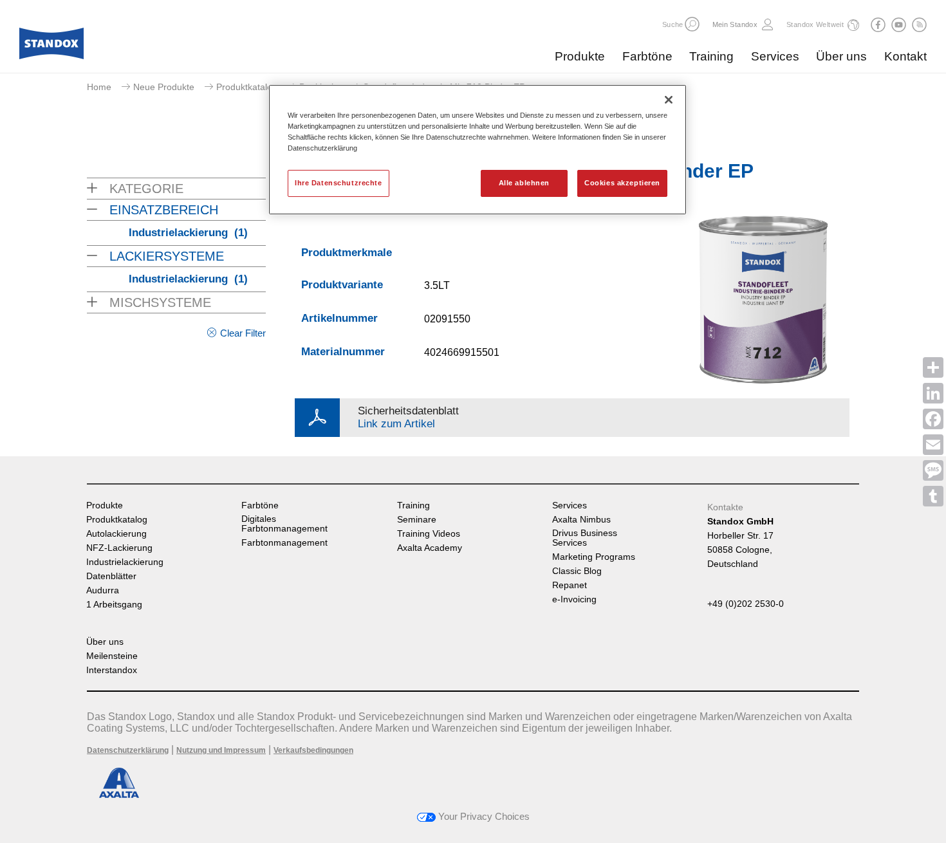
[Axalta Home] (51, 47)
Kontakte (725, 507)
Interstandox (111, 670)
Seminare (416, 519)
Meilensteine (112, 656)
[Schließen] (668, 100)
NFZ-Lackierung (119, 548)
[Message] (933, 470)
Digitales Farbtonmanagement (284, 523)
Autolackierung (116, 534)
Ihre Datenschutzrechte (338, 183)
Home (99, 87)
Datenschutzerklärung (128, 750)
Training (711, 56)
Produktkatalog (246, 87)
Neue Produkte (163, 87)
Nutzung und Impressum (221, 750)
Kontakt (905, 56)
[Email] (933, 445)
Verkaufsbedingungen (313, 750)
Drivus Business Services (584, 538)
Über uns (841, 56)
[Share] (933, 367)
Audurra (102, 590)
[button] (692, 24)
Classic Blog (577, 571)
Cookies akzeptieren (622, 183)
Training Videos (428, 534)
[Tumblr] (933, 496)
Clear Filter (243, 333)
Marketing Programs (593, 557)
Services (775, 56)
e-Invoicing (574, 599)
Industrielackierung (188, 233)
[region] (477, 149)
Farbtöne (647, 56)
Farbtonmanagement (284, 543)
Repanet (569, 585)
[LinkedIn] (933, 393)
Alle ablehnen (524, 183)
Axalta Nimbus (581, 519)
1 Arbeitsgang (114, 604)
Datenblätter (111, 576)
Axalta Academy (429, 548)
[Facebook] (933, 419)
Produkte (580, 56)
